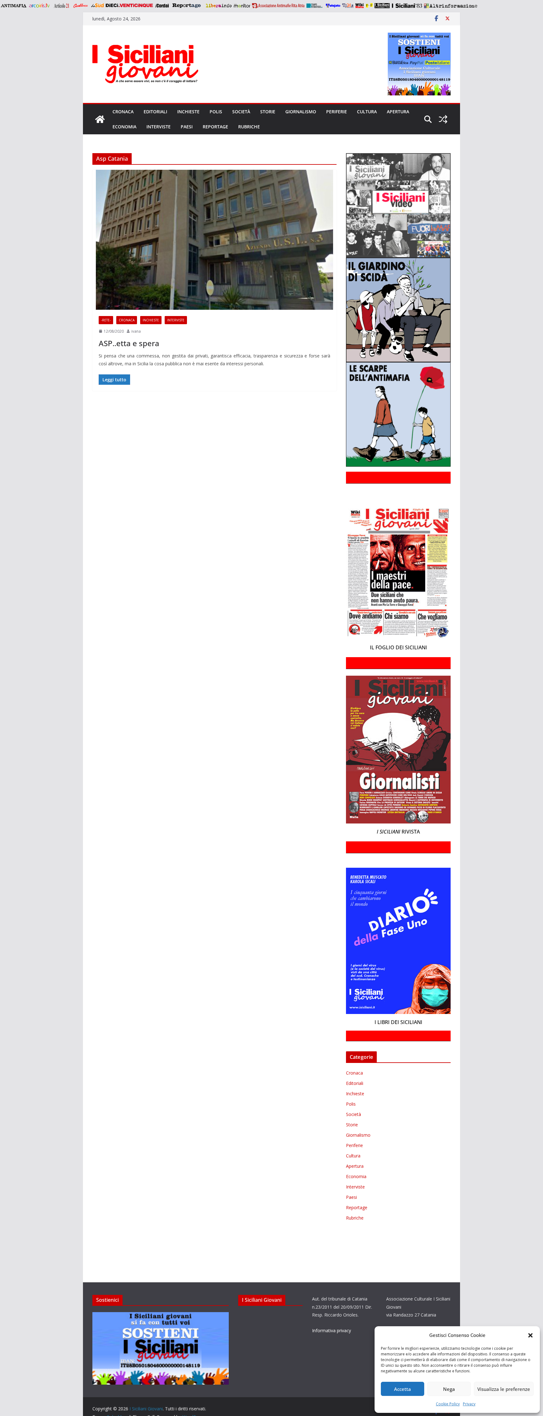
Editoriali (155, 112)
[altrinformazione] (450, 5)
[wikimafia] (359, 5)
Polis (216, 112)
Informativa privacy (331, 1330)
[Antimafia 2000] (13, 5)
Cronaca (123, 112)
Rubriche (249, 127)
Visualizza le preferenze (503, 1389)
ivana (136, 331)
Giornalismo (300, 112)
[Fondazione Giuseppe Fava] (369, 5)
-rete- (106, 320)
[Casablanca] (81, 5)
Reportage (215, 127)
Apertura (398, 112)
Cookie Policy (448, 1404)
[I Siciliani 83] (407, 5)
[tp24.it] (348, 5)
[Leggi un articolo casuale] (443, 119)
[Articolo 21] (62, 5)
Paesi (187, 127)
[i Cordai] (162, 5)
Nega (449, 1389)
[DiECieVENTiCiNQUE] (129, 5)
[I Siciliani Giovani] (99, 119)
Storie (267, 112)
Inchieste (188, 112)
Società (241, 112)
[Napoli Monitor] (241, 5)
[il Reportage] (187, 5)
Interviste (158, 127)
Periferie (336, 112)
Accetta (402, 1389)
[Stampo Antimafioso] (315, 5)
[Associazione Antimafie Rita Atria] (278, 5)
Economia (124, 127)
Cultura (367, 112)
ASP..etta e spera (129, 343)
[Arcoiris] (40, 5)
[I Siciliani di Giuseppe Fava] (382, 5)
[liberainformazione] (219, 5)
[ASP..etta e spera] (214, 239)
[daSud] (97, 5)
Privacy (469, 1404)
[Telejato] (333, 5)
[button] (530, 1335)
